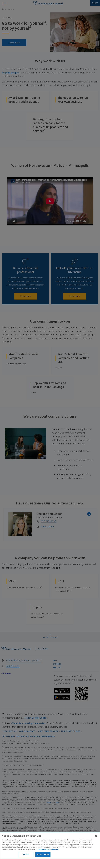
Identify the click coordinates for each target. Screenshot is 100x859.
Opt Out (26, 854)
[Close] (96, 836)
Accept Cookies (43, 854)
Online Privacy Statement (48, 849)
